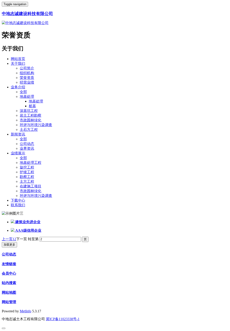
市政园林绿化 (30, 120)
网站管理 (9, 302)
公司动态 (27, 144)
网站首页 (18, 59)
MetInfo (25, 311)
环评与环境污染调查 (36, 125)
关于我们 (18, 63)
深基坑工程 (29, 111)
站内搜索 (9, 283)
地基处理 (27, 96)
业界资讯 (27, 148)
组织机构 (27, 73)
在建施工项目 (30, 186)
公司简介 (27, 68)
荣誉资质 (27, 78)
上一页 (7, 239)
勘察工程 (27, 177)
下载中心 (18, 200)
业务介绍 (18, 87)
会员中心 (9, 273)
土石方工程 (29, 129)
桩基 (32, 106)
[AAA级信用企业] (13, 230)
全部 (23, 92)
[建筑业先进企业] (13, 222)
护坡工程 (27, 172)
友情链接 (9, 264)
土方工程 (27, 181)
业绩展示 (18, 153)
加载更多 (9, 244)
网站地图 (9, 292)
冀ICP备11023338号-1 (63, 319)
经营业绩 (27, 82)
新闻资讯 (18, 134)
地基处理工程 (30, 162)
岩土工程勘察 (30, 115)
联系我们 (18, 205)
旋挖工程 (27, 167)
